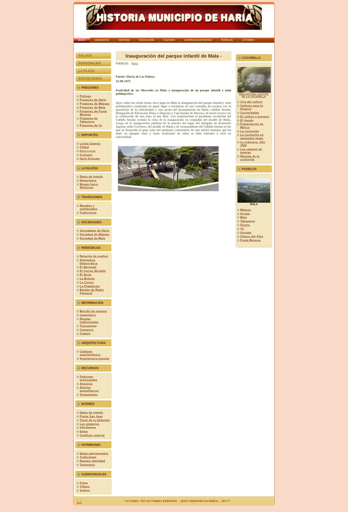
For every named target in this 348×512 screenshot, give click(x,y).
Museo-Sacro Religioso (89, 186)
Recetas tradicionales (89, 320)
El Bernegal (88, 267)
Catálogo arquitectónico (90, 353)
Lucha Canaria (90, 143)
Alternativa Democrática (88, 262)
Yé (242, 228)
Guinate (245, 232)
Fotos (84, 482)
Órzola (245, 224)
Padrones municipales (88, 378)
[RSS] (79, 501)
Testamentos (89, 394)
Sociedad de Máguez (94, 234)
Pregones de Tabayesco (89, 120)
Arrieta (245, 213)
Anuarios (86, 383)
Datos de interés (91, 176)
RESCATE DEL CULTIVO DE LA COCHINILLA (253, 95)
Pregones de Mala (92, 107)
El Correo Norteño (93, 270)
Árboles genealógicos (89, 389)
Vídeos (85, 486)
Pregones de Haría (93, 99)
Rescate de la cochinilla (249, 158)
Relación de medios (94, 256)
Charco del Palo (251, 236)
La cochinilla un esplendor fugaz (252, 136)
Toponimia (87, 464)
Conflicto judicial (92, 435)
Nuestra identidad (92, 460)
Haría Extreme (90, 158)
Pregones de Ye (91, 125)
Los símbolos (89, 424)
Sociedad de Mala (92, 238)
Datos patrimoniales (94, 453)
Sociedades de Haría (94, 230)
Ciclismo (86, 154)
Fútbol (84, 147)
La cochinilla (249, 131)
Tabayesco (247, 221)
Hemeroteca (88, 180)
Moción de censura (93, 311)
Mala (135, 63)
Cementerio (88, 315)
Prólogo (85, 96)
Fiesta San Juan (91, 416)
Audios (85, 490)
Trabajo (85, 333)
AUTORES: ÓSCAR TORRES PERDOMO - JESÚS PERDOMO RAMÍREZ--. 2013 (176, 501)
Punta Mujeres (250, 240)
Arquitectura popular (95, 358)
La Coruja (87, 282)
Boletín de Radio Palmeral (92, 291)
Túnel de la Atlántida (95, 420)
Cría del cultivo (251, 101)
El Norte (85, 274)
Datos (84, 431)
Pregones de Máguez (95, 103)
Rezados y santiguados (88, 207)
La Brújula (87, 278)
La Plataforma (90, 286)
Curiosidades (249, 112)
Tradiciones (88, 212)
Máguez (245, 209)
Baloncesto (88, 151)
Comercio (86, 329)
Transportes (88, 325)
